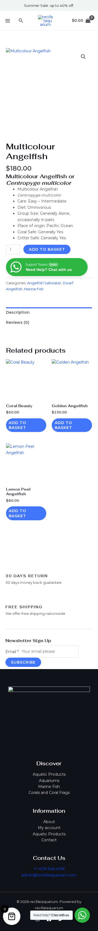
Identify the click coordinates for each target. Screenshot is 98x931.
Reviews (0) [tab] (17, 322)
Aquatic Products (49, 774)
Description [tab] (18, 312)
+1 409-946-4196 (49, 868)
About (49, 821)
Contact (49, 840)
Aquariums (49, 780)
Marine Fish (49, 786)
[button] (21, 20)
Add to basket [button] (17, 425)
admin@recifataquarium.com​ (49, 875)
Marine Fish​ (34, 289)
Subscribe (23, 662)
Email (12, 651)
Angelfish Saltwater (44, 283)
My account (49, 827)
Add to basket (47, 249)
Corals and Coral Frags (49, 792)
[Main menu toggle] (7, 20)
